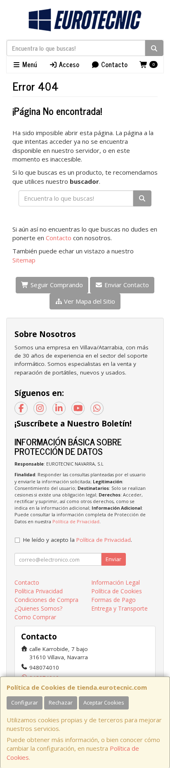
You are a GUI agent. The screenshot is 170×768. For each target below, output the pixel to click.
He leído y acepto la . (77, 539)
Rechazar (61, 702)
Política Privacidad (38, 591)
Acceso (68, 64)
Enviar (113, 559)
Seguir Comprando (56, 285)
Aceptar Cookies (103, 702)
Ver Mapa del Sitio (88, 301)
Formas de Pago (113, 600)
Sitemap (23, 260)
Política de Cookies (116, 591)
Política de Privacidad (75, 521)
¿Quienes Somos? (38, 608)
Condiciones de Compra (46, 600)
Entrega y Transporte (119, 608)
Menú (29, 64)
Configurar (24, 702)
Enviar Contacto (126, 285)
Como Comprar (35, 617)
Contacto (113, 64)
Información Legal (115, 582)
